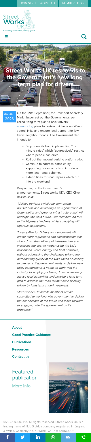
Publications (22, 342)
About (17, 327)
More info (21, 386)
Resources (20, 349)
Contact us (20, 356)
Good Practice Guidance (31, 335)
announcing (25, 126)
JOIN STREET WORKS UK (37, 3)
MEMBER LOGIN (73, 3)
